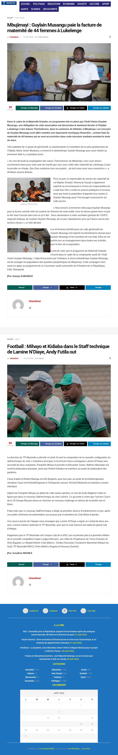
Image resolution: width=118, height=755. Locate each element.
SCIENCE (35, 9)
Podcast (57, 677)
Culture (30, 673)
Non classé (19, 18)
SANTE (24, 9)
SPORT (105, 4)
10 (26, 718)
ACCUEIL (25, 4)
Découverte (30, 677)
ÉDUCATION (54, 4)
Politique (55, 681)
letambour (14, 37)
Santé (83, 670)
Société (83, 673)
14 (70, 718)
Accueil (10, 18)
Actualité (29, 670)
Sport (17, 339)
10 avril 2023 (28, 37)
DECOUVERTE (50, 9)
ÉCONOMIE (69, 4)
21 (70, 724)
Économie (29, 681)
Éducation (56, 670)
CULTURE (94, 4)
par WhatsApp (73, 749)
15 (81, 718)
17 (26, 724)
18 (37, 724)
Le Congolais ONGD (46, 749)
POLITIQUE (39, 4)
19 (48, 724)
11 (37, 718)
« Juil (58, 741)
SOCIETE (82, 4)
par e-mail (86, 749)
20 (59, 724)
